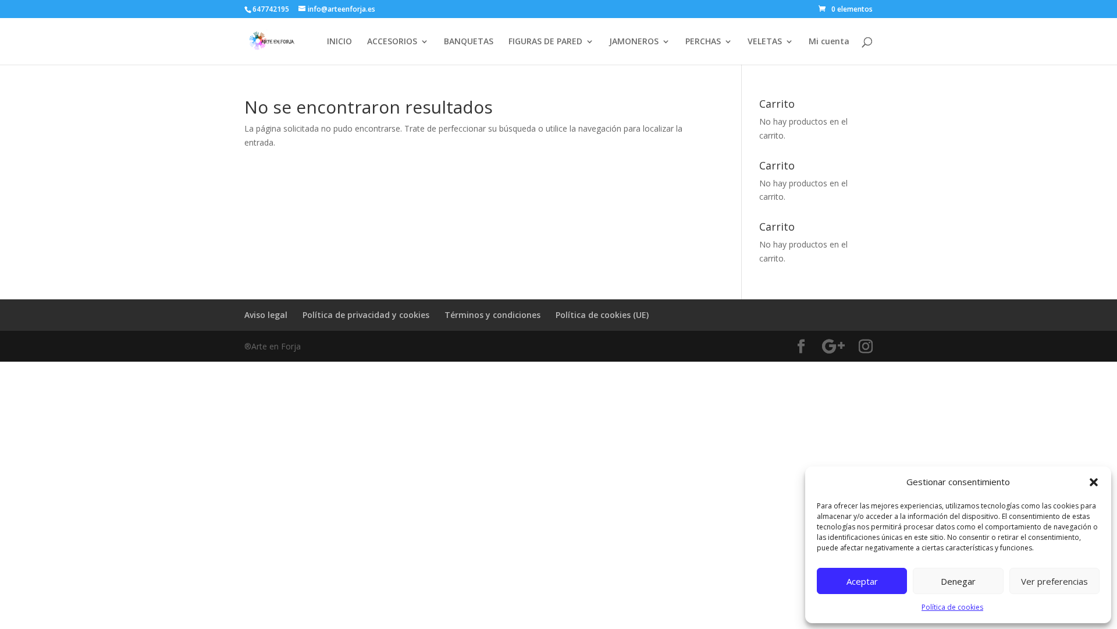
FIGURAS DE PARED (545, 42)
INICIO (339, 42)
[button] (1094, 482)
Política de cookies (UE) (602, 314)
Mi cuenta (829, 42)
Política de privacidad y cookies (366, 314)
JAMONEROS (634, 42)
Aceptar (862, 581)
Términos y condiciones (492, 314)
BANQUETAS (468, 42)
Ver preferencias (1054, 581)
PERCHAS (703, 42)
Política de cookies (952, 607)
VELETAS (765, 42)
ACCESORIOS (392, 42)
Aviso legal (265, 314)
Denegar (958, 581)
